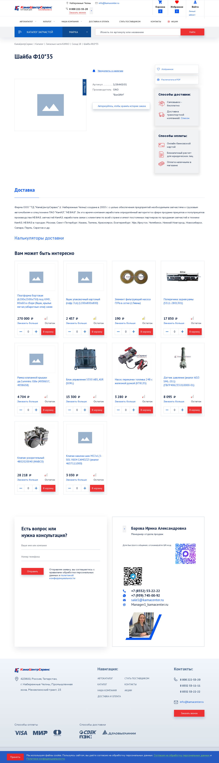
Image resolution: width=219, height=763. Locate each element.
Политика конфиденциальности (46, 758)
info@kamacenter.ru (109, 3)
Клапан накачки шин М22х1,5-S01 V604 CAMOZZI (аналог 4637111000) (84, 459)
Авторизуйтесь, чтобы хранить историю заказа (122, 106)
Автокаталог (26, 21)
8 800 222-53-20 (78, 9)
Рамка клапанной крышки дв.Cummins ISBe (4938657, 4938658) (33, 381)
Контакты (156, 21)
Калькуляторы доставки (39, 238)
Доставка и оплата (99, 21)
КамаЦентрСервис (24, 44)
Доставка (25, 190)
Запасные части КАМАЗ (57, 44)
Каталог (47, 21)
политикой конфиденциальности (62, 577)
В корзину (48, 331)
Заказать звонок (77, 12)
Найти (192, 32)
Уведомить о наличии (110, 70)
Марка (73, 32)
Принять (15, 756)
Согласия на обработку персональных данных (182, 755)
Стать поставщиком (129, 21)
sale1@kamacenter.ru (147, 600)
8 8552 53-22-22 (190, 691)
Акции (174, 21)
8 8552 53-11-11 (190, 685)
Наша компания (70, 21)
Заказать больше (27, 323)
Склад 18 (76, 44)
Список (185, 118)
